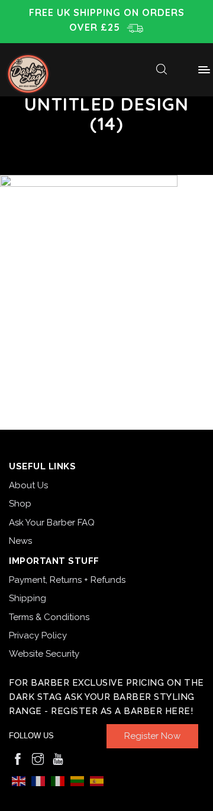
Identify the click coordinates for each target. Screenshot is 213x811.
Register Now (152, 736)
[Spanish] (96, 780)
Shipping (27, 598)
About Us (28, 485)
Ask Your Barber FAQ (52, 522)
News (20, 541)
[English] (18, 780)
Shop (20, 503)
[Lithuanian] (77, 780)
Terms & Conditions (49, 617)
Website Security (44, 653)
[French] (38, 780)
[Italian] (57, 780)
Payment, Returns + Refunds (67, 580)
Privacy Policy (38, 635)
